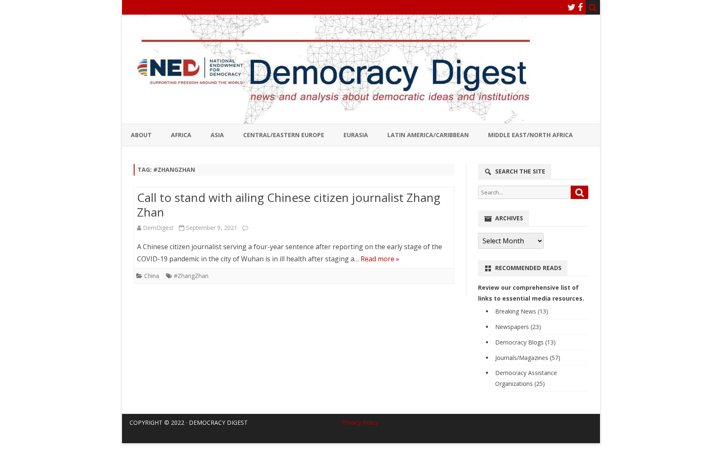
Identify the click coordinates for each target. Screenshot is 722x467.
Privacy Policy (360, 422)
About (141, 135)
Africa (181, 135)
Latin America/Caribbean (428, 135)
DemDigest (158, 228)
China (151, 276)
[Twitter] (571, 7)
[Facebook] (580, 7)
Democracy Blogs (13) (525, 342)
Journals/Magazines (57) (527, 358)
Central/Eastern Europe (283, 135)
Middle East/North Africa (530, 135)
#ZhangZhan (191, 276)
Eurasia (355, 135)
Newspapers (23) (518, 327)
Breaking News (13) (521, 311)
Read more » (380, 258)
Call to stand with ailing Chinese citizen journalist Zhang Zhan (288, 204)
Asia (217, 135)
